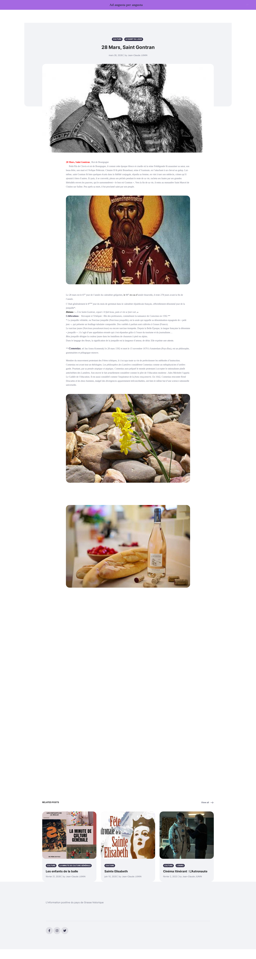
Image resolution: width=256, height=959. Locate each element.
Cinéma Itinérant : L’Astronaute (185, 871)
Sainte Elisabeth (116, 871)
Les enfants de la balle (62, 871)
